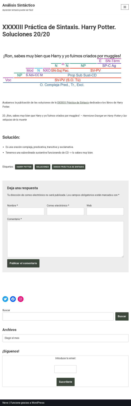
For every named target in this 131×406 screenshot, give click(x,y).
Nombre (12, 205)
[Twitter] (5, 299)
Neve (5, 402)
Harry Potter (24, 167)
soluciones (42, 167)
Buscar (6, 310)
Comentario (14, 219)
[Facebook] (13, 299)
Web (89, 205)
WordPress (38, 402)
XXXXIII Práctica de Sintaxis (73, 102)
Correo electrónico (58, 205)
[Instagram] (20, 299)
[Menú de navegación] (125, 7)
